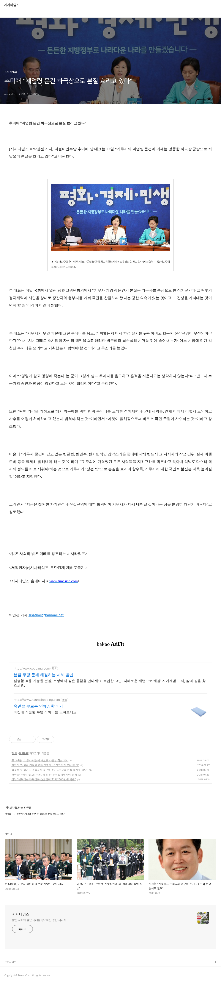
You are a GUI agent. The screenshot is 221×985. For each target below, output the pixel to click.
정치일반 (23, 753)
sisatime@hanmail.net (46, 615)
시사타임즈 (11, 5)
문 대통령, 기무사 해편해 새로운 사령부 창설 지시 (39, 760)
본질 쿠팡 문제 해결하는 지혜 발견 (43, 675)
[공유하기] (25, 739)
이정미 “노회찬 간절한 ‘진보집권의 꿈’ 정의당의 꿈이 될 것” (45, 765)
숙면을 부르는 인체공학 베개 (38, 706)
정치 (14, 753)
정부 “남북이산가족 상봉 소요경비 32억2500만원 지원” (43, 779)
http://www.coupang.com (32, 668)
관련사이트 (10, 962)
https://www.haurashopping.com (37, 699)
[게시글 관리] (30, 739)
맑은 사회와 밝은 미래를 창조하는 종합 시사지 (39, 920)
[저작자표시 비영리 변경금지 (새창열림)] (60, 739)
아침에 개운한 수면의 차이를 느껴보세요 (45, 712)
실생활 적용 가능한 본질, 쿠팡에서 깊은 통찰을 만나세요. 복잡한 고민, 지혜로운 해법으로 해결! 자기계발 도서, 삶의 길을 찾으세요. (109, 683)
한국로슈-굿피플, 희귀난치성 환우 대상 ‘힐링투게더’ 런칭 (44, 774)
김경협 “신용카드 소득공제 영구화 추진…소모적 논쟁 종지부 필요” (49, 769)
